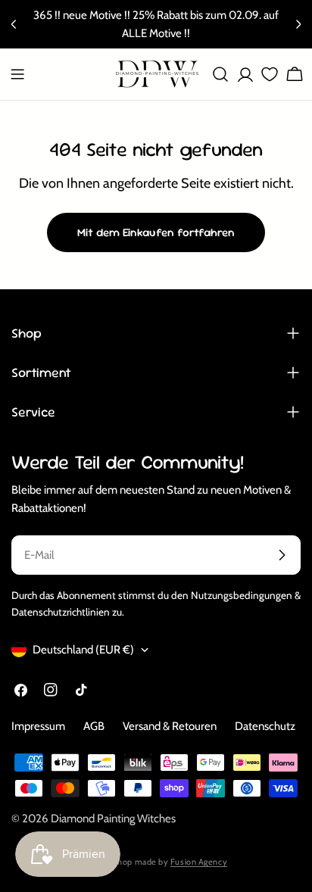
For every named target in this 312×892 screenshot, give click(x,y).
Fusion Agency (198, 861)
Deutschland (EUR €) (83, 650)
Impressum (38, 726)
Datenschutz (265, 726)
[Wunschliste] (267, 74)
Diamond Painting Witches (113, 818)
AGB (94, 726)
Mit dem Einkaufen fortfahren (156, 232)
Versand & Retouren (170, 726)
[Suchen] (220, 74)
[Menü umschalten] (17, 74)
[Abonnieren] (281, 555)
